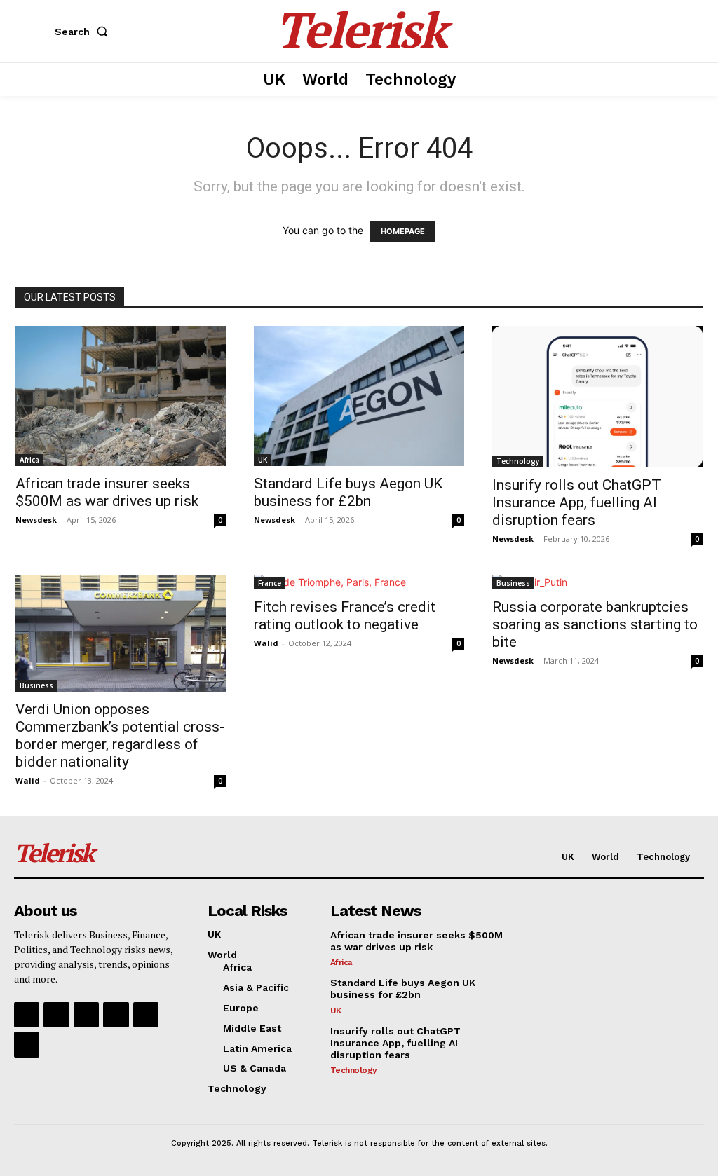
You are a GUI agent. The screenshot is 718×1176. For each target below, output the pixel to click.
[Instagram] (56, 1014)
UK (262, 460)
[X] (145, 1014)
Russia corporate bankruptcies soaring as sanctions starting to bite (595, 624)
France (269, 583)
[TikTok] (115, 1014)
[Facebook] (26, 1014)
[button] (84, 31)
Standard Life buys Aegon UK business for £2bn (348, 492)
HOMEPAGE (403, 231)
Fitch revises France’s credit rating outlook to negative (344, 616)
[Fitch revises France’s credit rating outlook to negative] (359, 582)
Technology (517, 461)
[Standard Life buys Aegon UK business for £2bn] (359, 396)
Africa (29, 460)
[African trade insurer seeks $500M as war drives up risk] (120, 396)
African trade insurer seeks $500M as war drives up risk (106, 492)
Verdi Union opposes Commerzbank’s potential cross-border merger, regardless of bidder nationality (119, 735)
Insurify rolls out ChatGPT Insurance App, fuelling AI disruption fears (576, 502)
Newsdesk (36, 519)
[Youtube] (26, 1044)
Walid (27, 780)
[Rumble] (86, 1014)
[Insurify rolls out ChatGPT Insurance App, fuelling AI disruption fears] (597, 396)
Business (36, 685)
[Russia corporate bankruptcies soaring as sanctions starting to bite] (597, 582)
